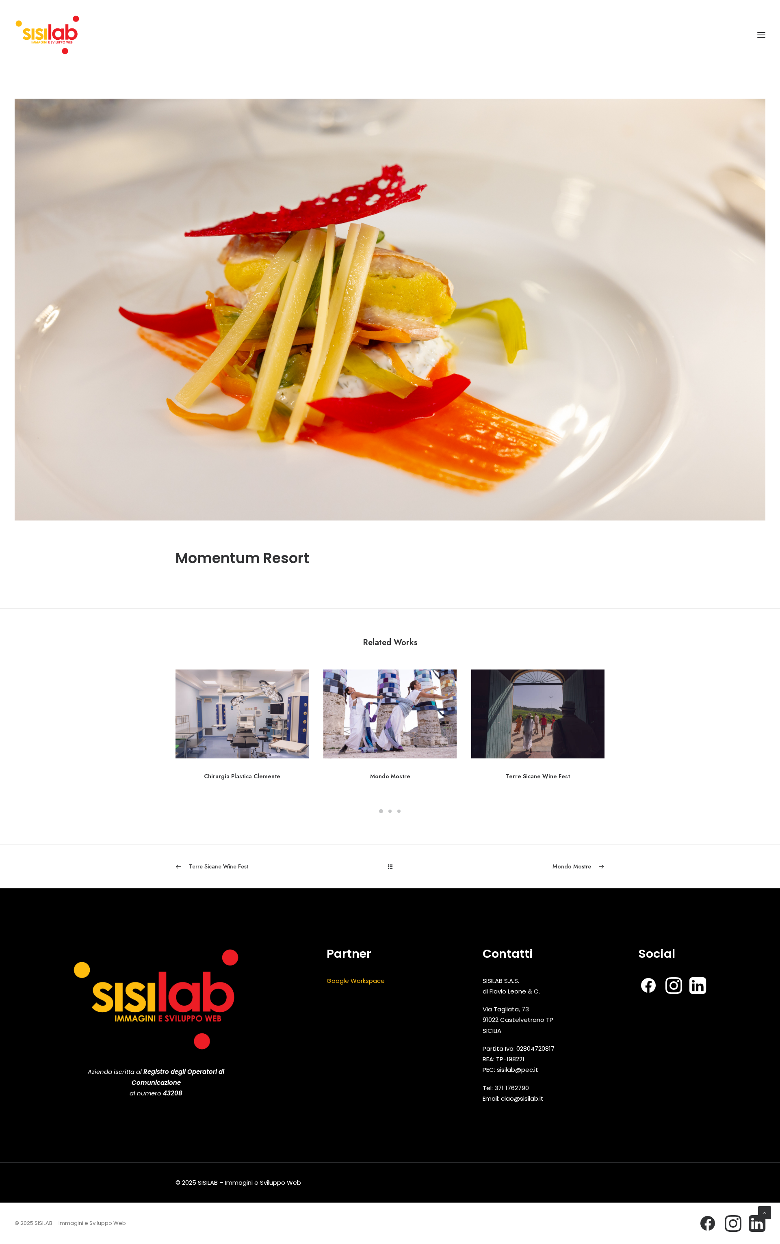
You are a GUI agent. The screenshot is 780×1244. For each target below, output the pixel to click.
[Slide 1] (381, 811)
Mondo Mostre (390, 776)
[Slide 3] (398, 811)
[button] (761, 35)
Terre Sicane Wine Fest (538, 776)
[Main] (390, 867)
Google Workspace (356, 980)
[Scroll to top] (764, 1212)
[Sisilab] (156, 999)
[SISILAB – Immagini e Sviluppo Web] (47, 35)
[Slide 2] (390, 811)
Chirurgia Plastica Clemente (242, 776)
